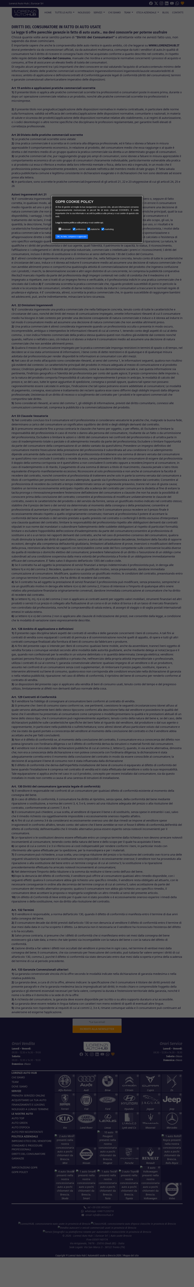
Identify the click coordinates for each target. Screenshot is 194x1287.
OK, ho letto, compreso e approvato (71, 237)
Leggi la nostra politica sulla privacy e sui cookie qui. (79, 222)
